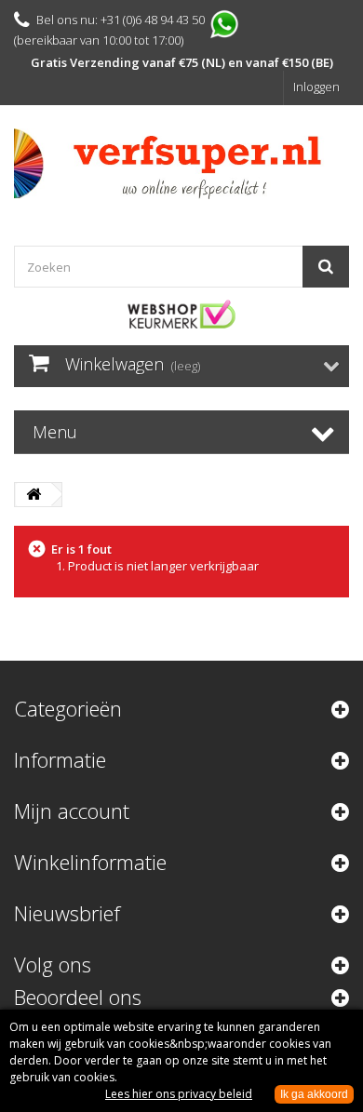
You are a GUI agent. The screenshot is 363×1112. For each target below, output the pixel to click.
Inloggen (316, 86)
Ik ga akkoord (314, 1094)
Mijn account (71, 810)
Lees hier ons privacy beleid (178, 1094)
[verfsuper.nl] (181, 163)
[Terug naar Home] (33, 494)
